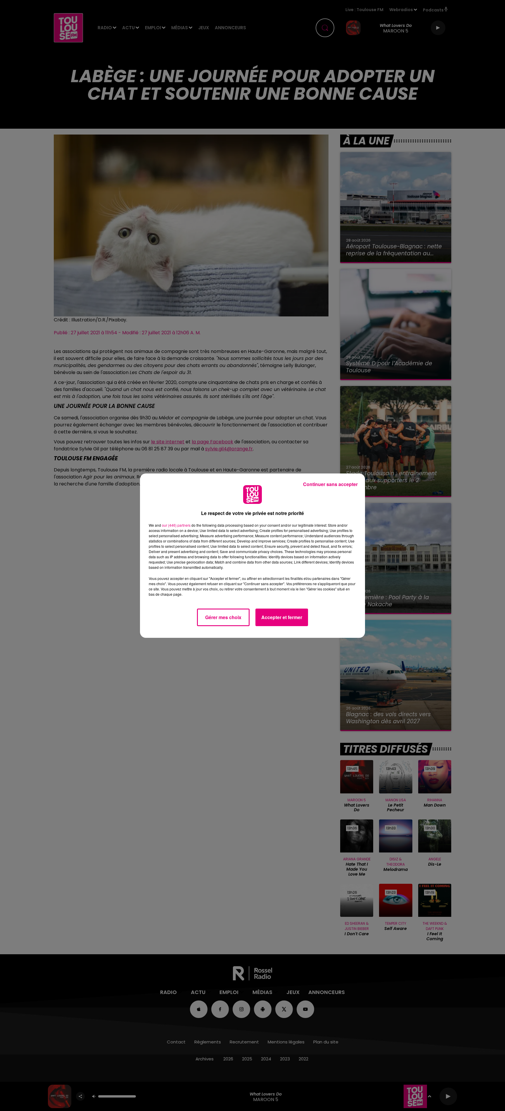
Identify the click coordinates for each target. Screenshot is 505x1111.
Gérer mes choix (223, 617)
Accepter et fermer (281, 617)
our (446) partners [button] (176, 525)
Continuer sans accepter (330, 484)
